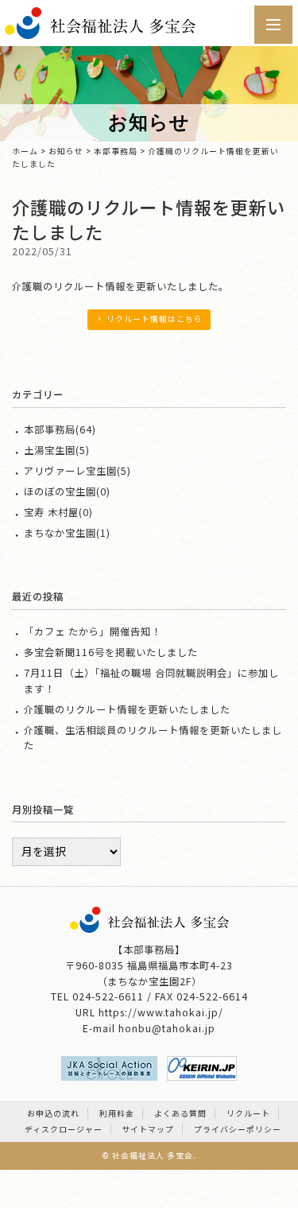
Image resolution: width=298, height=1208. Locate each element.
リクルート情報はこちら (154, 318)
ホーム (25, 151)
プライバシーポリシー (237, 1129)
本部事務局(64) (60, 429)
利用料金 (116, 1113)
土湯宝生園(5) (57, 450)
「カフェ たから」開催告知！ (92, 631)
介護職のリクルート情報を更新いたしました (127, 709)
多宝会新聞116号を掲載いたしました (111, 652)
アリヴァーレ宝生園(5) (77, 471)
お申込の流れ (53, 1113)
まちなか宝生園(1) (67, 533)
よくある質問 (180, 1113)
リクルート (248, 1113)
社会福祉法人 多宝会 (152, 1155)
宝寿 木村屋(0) (58, 512)
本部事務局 (115, 151)
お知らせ (65, 151)
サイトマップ (148, 1129)
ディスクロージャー (64, 1129)
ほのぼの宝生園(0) (67, 491)
